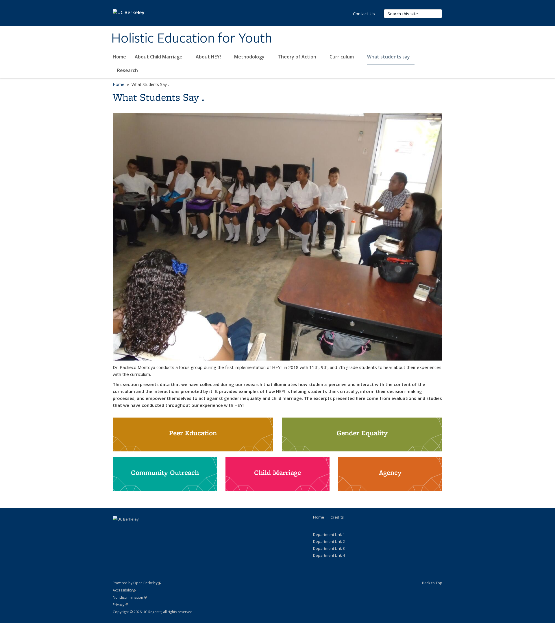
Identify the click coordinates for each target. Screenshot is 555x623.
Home (119, 57)
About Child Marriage (159, 57)
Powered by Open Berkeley (137, 582)
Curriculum (342, 57)
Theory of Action (297, 57)
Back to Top (432, 582)
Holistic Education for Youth (191, 38)
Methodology (250, 57)
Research (127, 70)
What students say (389, 57)
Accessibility (124, 590)
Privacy (120, 604)
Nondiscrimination (130, 597)
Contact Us (364, 13)
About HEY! (209, 57)
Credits (337, 517)
